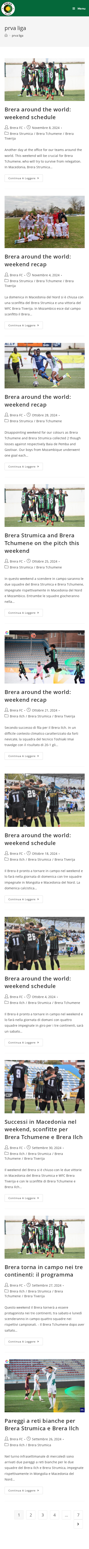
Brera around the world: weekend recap (38, 260)
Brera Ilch (17, 716)
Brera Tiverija (65, 716)
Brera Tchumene (49, 133)
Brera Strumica (21, 133)
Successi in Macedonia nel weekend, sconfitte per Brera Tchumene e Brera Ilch (44, 1129)
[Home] (6, 35)
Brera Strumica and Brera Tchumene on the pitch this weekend (42, 542)
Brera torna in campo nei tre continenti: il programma (44, 1270)
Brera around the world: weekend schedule (38, 113)
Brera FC (16, 128)
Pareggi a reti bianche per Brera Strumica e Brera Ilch (42, 1424)
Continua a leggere (25, 177)
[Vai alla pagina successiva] (78, 1524)
